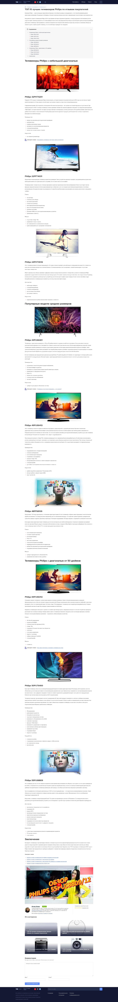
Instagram (50, 913)
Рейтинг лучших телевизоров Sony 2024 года (38, 863)
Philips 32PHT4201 (35, 34)
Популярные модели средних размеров (38, 40)
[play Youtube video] (59, 885)
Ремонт (90, 2)
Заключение (32, 56)
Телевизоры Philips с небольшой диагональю (39, 32)
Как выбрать (76, 2)
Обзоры (83, 2)
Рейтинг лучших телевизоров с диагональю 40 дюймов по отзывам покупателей (47, 861)
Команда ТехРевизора (37, 910)
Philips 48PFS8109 (35, 46)
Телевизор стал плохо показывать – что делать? (49, 389)
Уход (95, 2)
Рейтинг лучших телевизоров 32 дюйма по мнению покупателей (42, 857)
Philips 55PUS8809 (35, 54)
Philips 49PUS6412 (35, 44)
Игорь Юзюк (36, 906)
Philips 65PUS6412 (35, 50)
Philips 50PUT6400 (35, 52)
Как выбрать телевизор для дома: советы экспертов (50, 140)
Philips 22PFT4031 (35, 36)
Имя (26, 977)
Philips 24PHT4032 (35, 38)
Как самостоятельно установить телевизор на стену (50, 647)
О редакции (50, 993)
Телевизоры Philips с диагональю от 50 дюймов (40, 48)
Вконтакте (40, 913)
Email (50, 977)
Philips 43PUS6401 (35, 42)
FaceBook (45, 913)
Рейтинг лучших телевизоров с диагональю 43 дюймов (40, 859)
